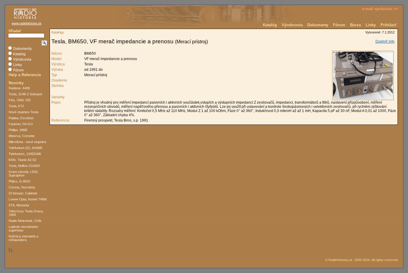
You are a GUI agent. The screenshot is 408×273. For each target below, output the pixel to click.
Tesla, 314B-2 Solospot (25, 94)
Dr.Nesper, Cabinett (23, 193)
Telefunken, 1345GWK (25, 154)
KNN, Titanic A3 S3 (22, 160)
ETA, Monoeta (19, 205)
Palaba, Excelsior (21, 118)
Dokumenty (317, 25)
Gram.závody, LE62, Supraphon (24, 173)
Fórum (339, 25)
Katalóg (270, 25)
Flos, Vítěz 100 (19, 100)
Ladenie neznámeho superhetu (23, 228)
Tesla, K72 (16, 106)
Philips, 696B (18, 130)
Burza (355, 25)
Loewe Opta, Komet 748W (28, 199)
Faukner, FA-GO (21, 124)
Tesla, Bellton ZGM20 (24, 166)
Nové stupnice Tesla (23, 112)
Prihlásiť (389, 25)
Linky (371, 25)
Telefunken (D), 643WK (25, 148)
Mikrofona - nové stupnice (27, 142)
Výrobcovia (292, 25)
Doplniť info (385, 41)
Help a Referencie (25, 75)
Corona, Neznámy (22, 187)
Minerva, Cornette (22, 136)
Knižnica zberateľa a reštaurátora (23, 238)
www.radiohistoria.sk (27, 23)
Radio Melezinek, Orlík (25, 221)
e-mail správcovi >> (380, 9)
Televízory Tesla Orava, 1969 (26, 213)
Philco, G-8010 (19, 181)
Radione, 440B (19, 88)
